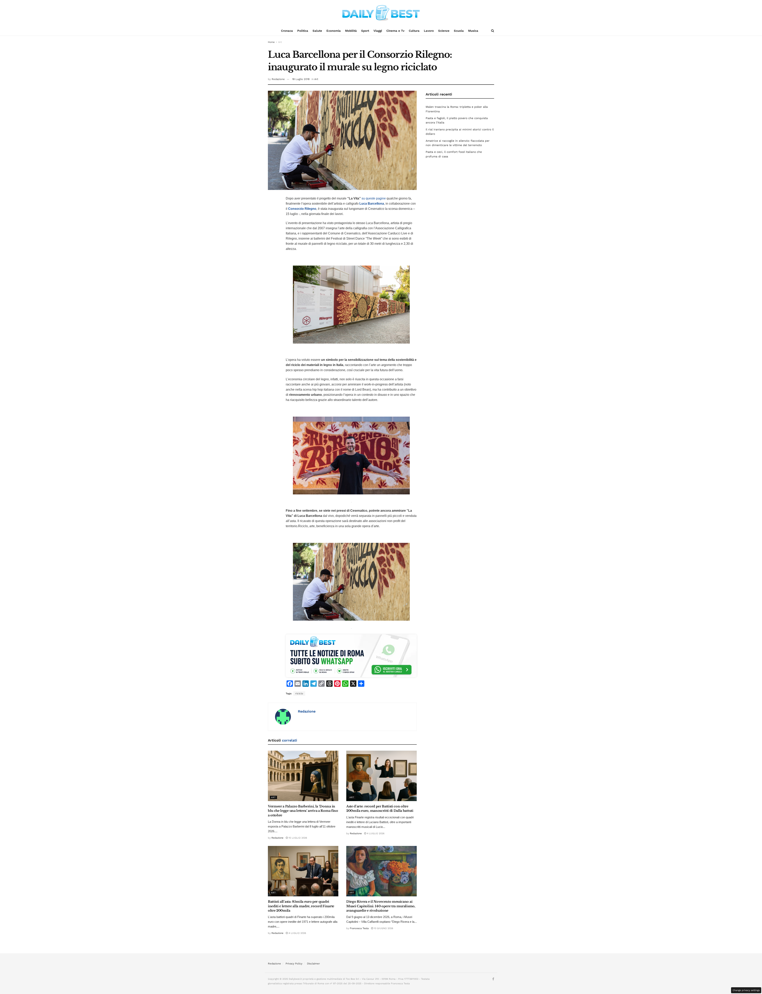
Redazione (278, 79)
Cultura (414, 31)
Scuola (459, 31)
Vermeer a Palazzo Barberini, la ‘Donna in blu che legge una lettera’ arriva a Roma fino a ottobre (303, 810)
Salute (317, 31)
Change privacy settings (746, 990)
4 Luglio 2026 (375, 833)
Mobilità (351, 31)
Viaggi (377, 31)
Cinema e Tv (395, 31)
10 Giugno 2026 (383, 928)
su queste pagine (374, 198)
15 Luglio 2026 (297, 837)
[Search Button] (492, 31)
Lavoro (429, 31)
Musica (473, 31)
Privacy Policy (294, 963)
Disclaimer (313, 963)
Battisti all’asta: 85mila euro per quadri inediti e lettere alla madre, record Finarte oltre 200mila (301, 906)
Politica (302, 31)
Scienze (443, 31)
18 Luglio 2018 (301, 79)
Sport (365, 31)
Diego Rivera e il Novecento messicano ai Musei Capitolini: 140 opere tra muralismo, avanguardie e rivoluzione (380, 906)
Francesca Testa (359, 928)
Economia (333, 31)
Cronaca (287, 31)
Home (271, 42)
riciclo (299, 693)
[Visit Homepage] (381, 13)
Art (280, 42)
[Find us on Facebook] (493, 979)
